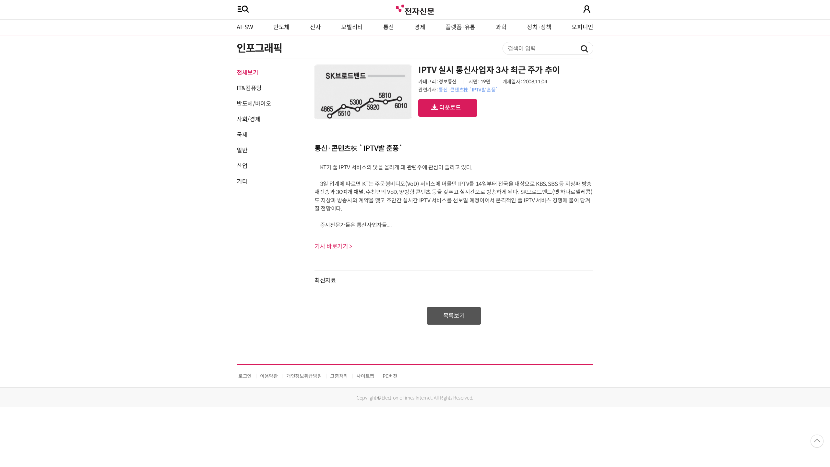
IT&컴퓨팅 (249, 88)
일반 (242, 150)
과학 (501, 27)
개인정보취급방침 (304, 376)
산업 (242, 166)
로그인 (245, 376)
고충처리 (339, 376)
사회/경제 (248, 119)
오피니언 (582, 27)
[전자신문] (415, 9)
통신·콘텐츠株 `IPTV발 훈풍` (468, 90)
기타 (242, 181)
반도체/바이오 (254, 103)
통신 (388, 27)
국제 (242, 134)
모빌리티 (352, 27)
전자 (315, 27)
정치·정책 (539, 27)
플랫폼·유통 (460, 27)
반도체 (281, 27)
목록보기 (454, 315)
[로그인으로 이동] (586, 9)
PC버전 (390, 376)
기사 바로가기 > (333, 246)
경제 (419, 27)
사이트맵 (365, 376)
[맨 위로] (817, 441)
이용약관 (269, 376)
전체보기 (247, 72)
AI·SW (245, 27)
